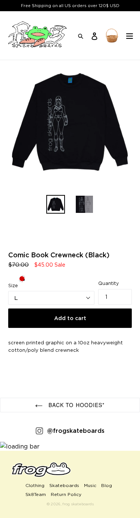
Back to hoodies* (75, 405)
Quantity (108, 283)
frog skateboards (78, 504)
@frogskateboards (76, 430)
